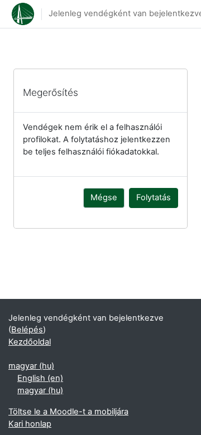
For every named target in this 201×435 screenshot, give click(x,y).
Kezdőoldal (29, 342)
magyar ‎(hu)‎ (31, 366)
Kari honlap (29, 424)
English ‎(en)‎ (40, 378)
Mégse (103, 197)
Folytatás (153, 197)
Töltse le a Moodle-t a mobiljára (68, 412)
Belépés (27, 330)
